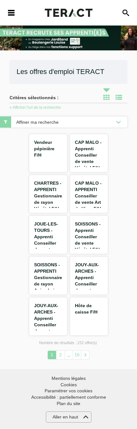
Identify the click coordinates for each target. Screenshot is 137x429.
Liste (119, 97)
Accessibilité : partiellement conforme (68, 397)
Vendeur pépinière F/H (44, 149)
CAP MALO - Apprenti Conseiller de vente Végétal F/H (88, 155)
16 (77, 354)
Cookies (69, 384)
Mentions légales (69, 378)
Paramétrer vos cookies (68, 390)
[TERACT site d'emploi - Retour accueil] (69, 13)
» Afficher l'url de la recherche (35, 107)
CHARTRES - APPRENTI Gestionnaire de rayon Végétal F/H (48, 196)
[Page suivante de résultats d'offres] (85, 355)
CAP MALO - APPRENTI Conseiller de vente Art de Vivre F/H (88, 196)
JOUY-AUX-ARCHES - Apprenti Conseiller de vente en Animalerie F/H (47, 324)
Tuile (106, 97)
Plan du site (68, 403)
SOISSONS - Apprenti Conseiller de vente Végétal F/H (88, 236)
